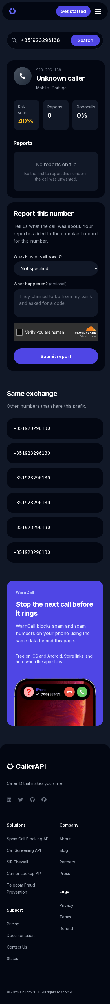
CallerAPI (31, 766)
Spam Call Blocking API (28, 838)
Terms (65, 916)
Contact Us (17, 947)
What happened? (40, 283)
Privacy (66, 905)
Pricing (13, 923)
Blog (64, 850)
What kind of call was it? (38, 256)
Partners (67, 861)
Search (85, 40)
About (65, 838)
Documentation (21, 935)
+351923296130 (32, 428)
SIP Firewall (17, 861)
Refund (66, 928)
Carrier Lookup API (24, 873)
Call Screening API (24, 850)
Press (65, 873)
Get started (73, 11)
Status (12, 958)
